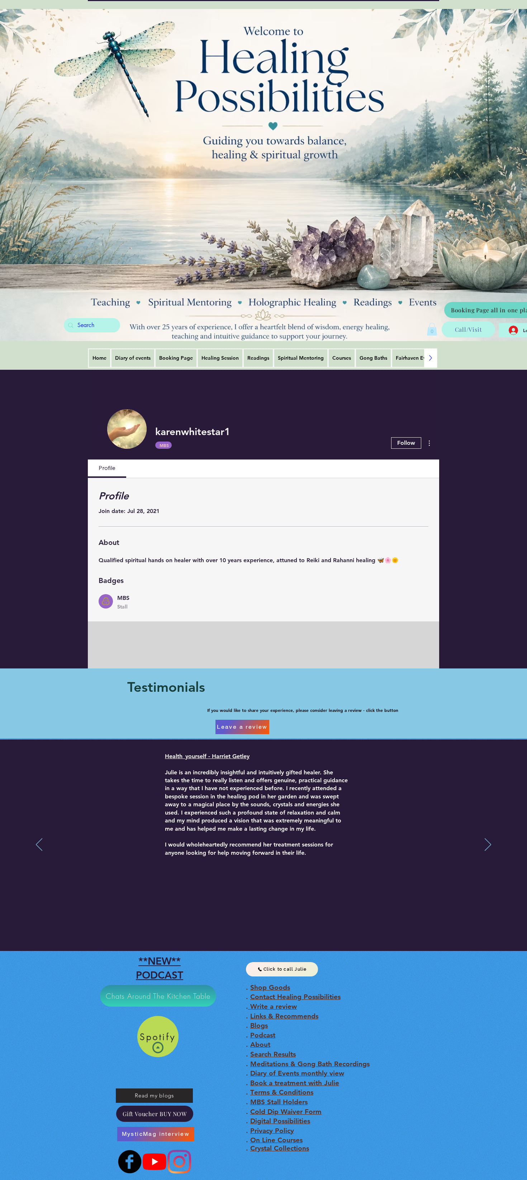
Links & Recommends (284, 1016)
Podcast (262, 1035)
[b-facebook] (130, 1162)
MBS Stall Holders (279, 1102)
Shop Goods (270, 987)
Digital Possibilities (280, 1121)
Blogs (259, 1025)
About (260, 1044)
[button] (432, 329)
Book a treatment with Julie (294, 1083)
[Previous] (39, 845)
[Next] (488, 845)
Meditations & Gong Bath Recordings (310, 1064)
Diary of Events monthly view (297, 1073)
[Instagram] (179, 1162)
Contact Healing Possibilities (295, 997)
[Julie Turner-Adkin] (154, 1162)
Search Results (273, 1054)
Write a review (272, 1006)
